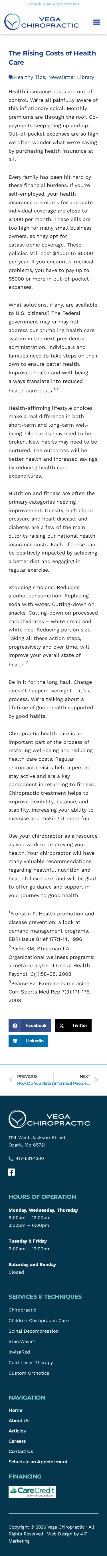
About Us (19, 1420)
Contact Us (21, 1451)
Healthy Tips (29, 77)
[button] (97, 22)
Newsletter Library (71, 77)
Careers (17, 1441)
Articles (17, 1431)
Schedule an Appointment (38, 1461)
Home (15, 1410)
